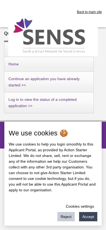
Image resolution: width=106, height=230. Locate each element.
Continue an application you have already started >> (44, 82)
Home (13, 64)
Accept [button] (88, 216)
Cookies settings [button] (80, 206)
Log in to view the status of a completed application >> (42, 102)
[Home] (53, 35)
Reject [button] (66, 216)
